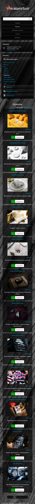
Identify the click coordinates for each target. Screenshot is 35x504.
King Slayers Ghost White (17, 143)
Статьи (18, 34)
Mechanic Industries (9, 81)
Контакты (17, 37)
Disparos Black (17, 431)
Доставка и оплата (17, 30)
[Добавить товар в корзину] (13, 137)
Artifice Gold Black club (17, 271)
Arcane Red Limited (17, 335)
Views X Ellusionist (17, 239)
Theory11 (6, 73)
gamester (17, 8)
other (5, 84)
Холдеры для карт (9, 62)
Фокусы (8, 87)
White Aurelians (17, 207)
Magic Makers (8, 77)
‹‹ (8, 497)
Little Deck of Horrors (17, 367)
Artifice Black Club (17, 303)
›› (26, 497)
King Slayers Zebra (17, 175)
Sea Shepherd (17, 463)
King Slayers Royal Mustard (17, 111)
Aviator (6, 69)
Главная (17, 23)
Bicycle (6, 64)
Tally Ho (6, 71)
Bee (5, 66)
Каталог (17, 26)
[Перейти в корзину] (4, 48)
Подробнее (19, 137)
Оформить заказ (12, 50)
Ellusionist (6, 75)
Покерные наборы (12, 91)
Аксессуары (10, 95)
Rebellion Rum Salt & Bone (17, 399)
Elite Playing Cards (9, 79)
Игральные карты (12, 59)
